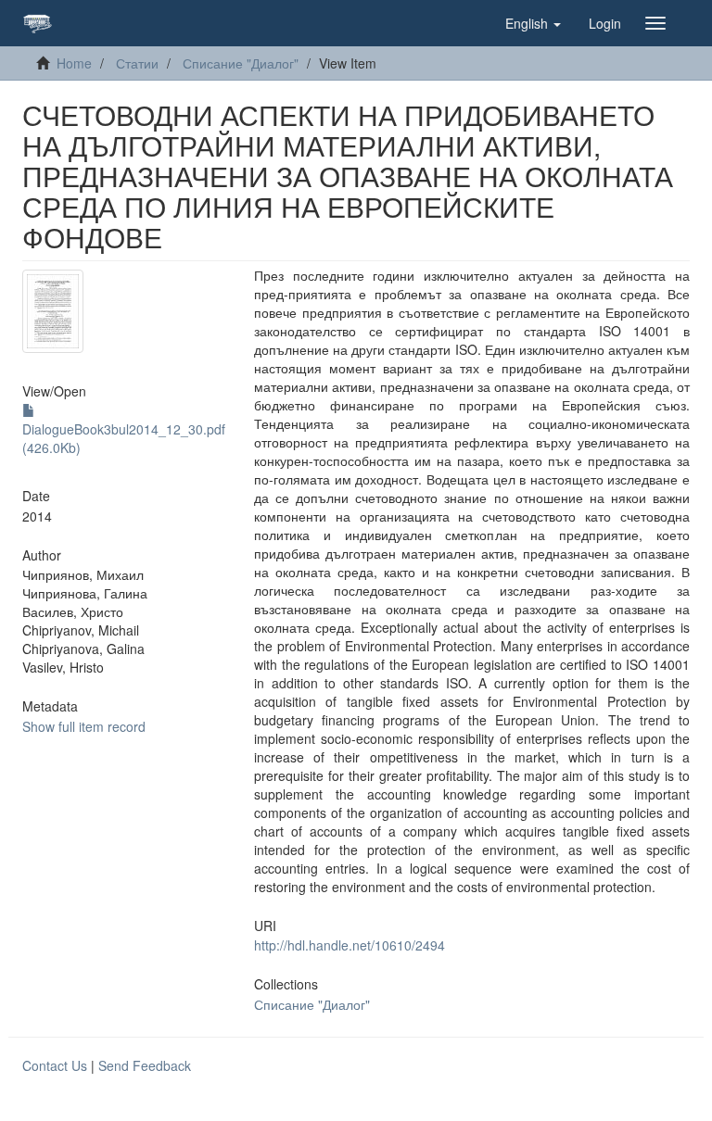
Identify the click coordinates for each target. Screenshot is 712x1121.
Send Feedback (144, 1065)
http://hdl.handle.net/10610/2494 (349, 945)
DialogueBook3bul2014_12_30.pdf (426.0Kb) (123, 438)
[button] (533, 23)
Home (74, 63)
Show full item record (84, 726)
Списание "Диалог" (241, 63)
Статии (137, 63)
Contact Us (54, 1065)
